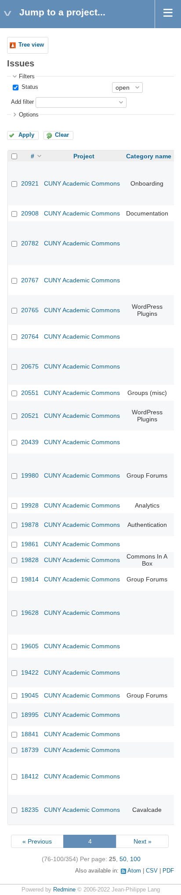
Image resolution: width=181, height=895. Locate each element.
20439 (30, 442)
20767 (30, 280)
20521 (30, 415)
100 (135, 858)
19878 (30, 524)
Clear (62, 135)
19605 (30, 646)
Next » (143, 841)
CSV (152, 871)
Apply (26, 135)
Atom (134, 871)
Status (29, 87)
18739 (30, 749)
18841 (30, 734)
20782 (30, 243)
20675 (30, 366)
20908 (30, 213)
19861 (30, 544)
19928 (30, 505)
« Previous (37, 841)
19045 (30, 695)
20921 (30, 183)
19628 (30, 612)
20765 (30, 310)
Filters (27, 76)
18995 (30, 714)
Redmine (64, 890)
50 (123, 858)
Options (29, 115)
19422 (30, 672)
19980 (30, 475)
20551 (30, 392)
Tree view (31, 45)
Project (83, 156)
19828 (30, 559)
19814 (30, 579)
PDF (168, 871)
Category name (148, 156)
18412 (30, 776)
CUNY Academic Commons (82, 183)
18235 (30, 809)
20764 (30, 336)
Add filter (22, 102)
